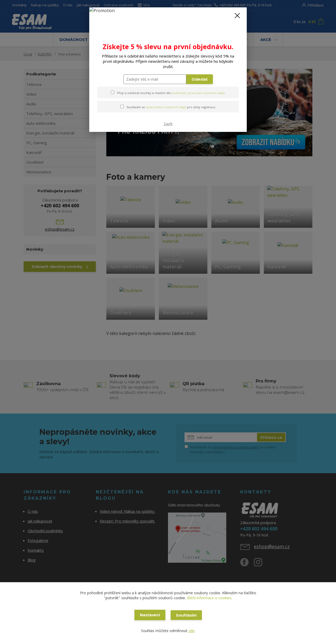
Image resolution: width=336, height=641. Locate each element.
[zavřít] (237, 15)
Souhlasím (186, 615)
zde (191, 630)
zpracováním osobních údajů (166, 107)
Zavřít (168, 124)
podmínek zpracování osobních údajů (198, 93)
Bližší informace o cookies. (209, 597)
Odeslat (200, 79)
